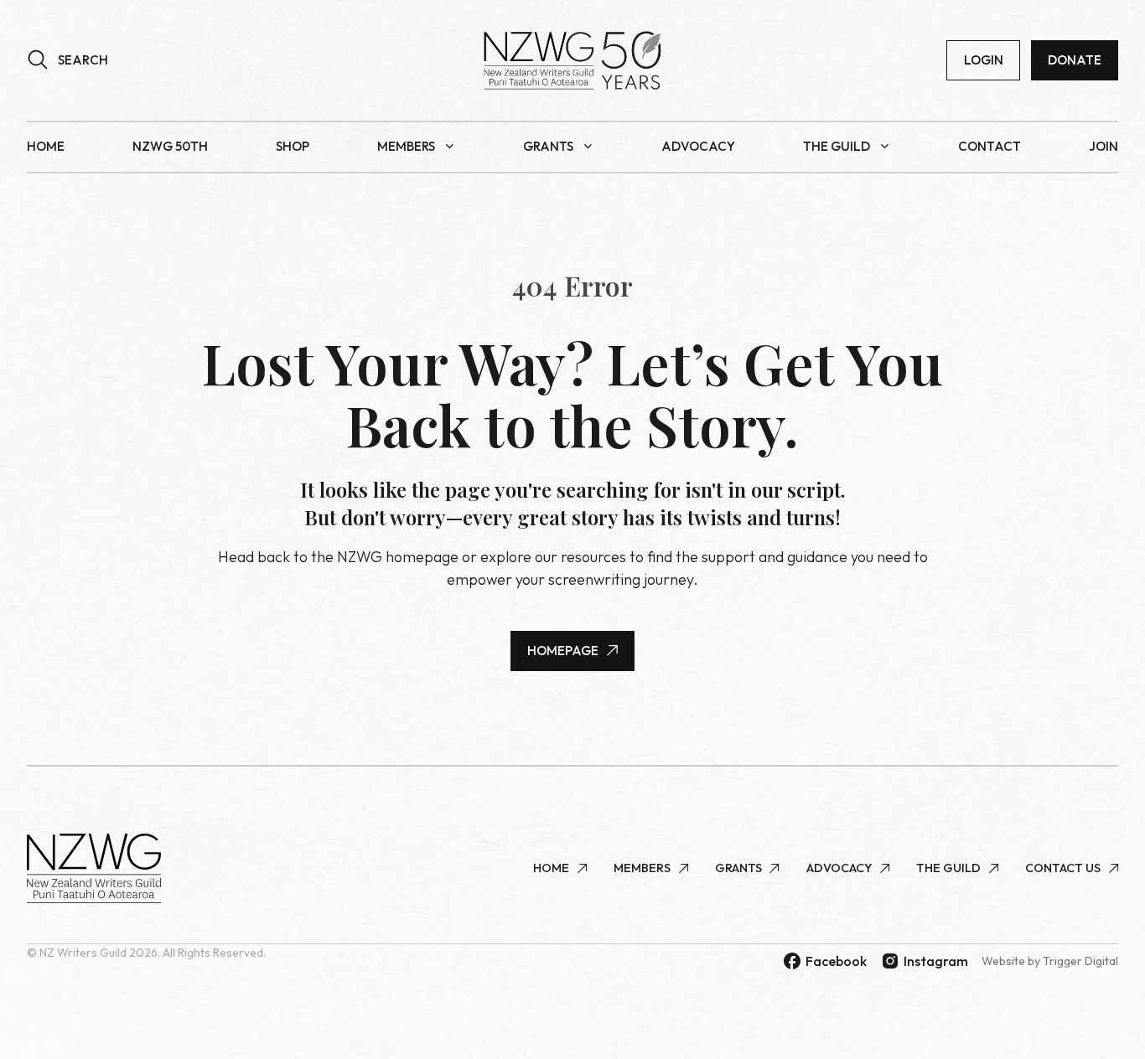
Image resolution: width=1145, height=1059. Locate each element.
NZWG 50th (170, 146)
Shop (292, 146)
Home (46, 146)
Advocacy (698, 146)
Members (406, 146)
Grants (548, 146)
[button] (67, 60)
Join (1103, 146)
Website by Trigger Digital (1050, 961)
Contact (989, 146)
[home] (572, 60)
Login (983, 60)
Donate (1074, 60)
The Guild (836, 146)
